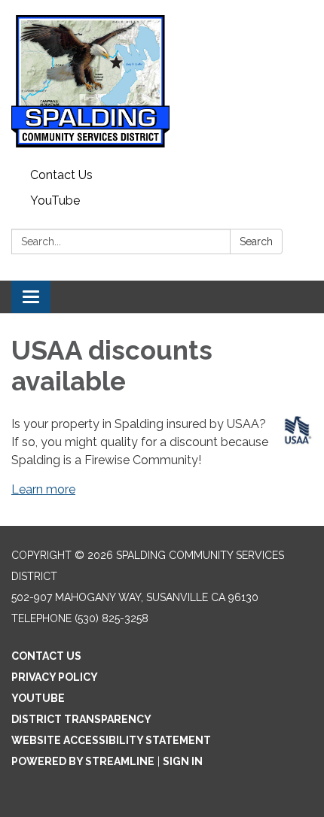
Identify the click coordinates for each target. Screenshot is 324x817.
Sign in (183, 761)
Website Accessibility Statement (111, 740)
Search (256, 241)
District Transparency (81, 719)
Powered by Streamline (82, 761)
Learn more (43, 489)
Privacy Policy (54, 677)
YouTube (55, 200)
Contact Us (61, 175)
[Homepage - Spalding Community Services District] (162, 81)
